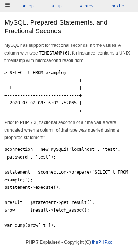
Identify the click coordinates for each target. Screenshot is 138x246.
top (31, 5)
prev (89, 5)
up (59, 5)
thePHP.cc (102, 242)
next (116, 5)
